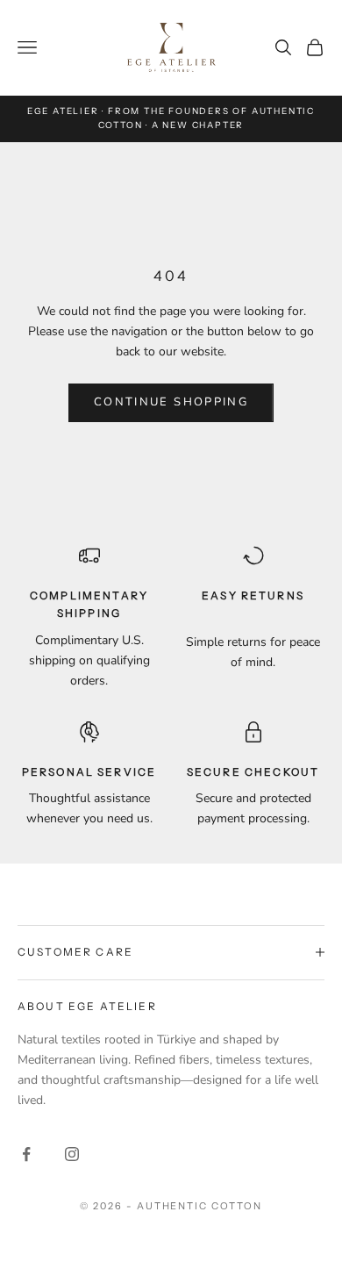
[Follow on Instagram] (72, 1154)
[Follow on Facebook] (26, 1154)
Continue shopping (171, 402)
